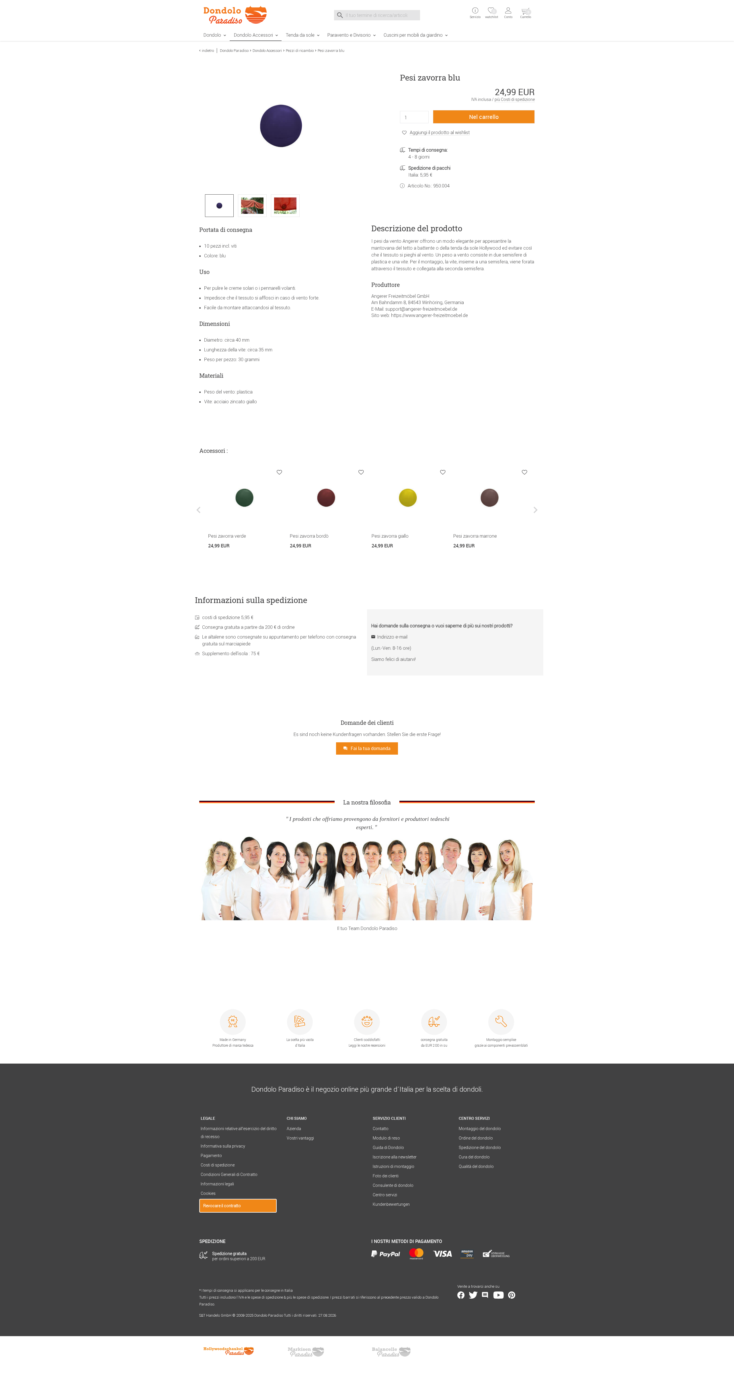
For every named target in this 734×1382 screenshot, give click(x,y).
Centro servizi (385, 1194)
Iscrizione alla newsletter (395, 1157)
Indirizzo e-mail (392, 637)
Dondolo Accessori (253, 35)
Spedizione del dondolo (480, 1147)
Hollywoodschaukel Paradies (229, 1352)
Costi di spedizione (218, 1165)
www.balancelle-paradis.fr (391, 1352)
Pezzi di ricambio (300, 50)
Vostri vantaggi (300, 1138)
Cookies (208, 1193)
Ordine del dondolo (476, 1138)
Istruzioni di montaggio (393, 1166)
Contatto (381, 1128)
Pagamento (211, 1155)
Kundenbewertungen (391, 1204)
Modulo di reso (386, 1138)
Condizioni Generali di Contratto (229, 1174)
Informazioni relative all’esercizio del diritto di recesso (239, 1132)
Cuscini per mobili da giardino (413, 35)
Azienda (294, 1128)
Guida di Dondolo (388, 1147)
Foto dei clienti (386, 1176)
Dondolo (212, 35)
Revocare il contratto (222, 1205)
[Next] (535, 514)
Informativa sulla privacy (223, 1146)
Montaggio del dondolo (480, 1128)
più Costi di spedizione (515, 99)
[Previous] (199, 514)
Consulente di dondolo (393, 1185)
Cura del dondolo (474, 1157)
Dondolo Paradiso (234, 50)
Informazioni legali (217, 1184)
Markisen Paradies (306, 1352)
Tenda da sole (300, 35)
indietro (208, 50)
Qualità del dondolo (476, 1166)
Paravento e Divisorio (349, 35)
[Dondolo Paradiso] (238, 14)
